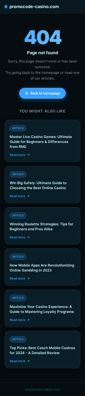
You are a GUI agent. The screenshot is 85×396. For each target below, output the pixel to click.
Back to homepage (45, 93)
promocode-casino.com (34, 6)
